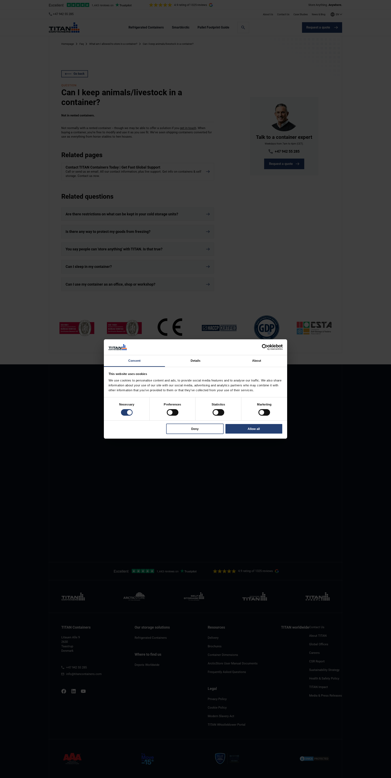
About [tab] (256, 360)
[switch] (172, 412)
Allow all (254, 429)
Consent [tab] (134, 360)
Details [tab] (196, 360)
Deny (195, 429)
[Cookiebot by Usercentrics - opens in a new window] (265, 347)
